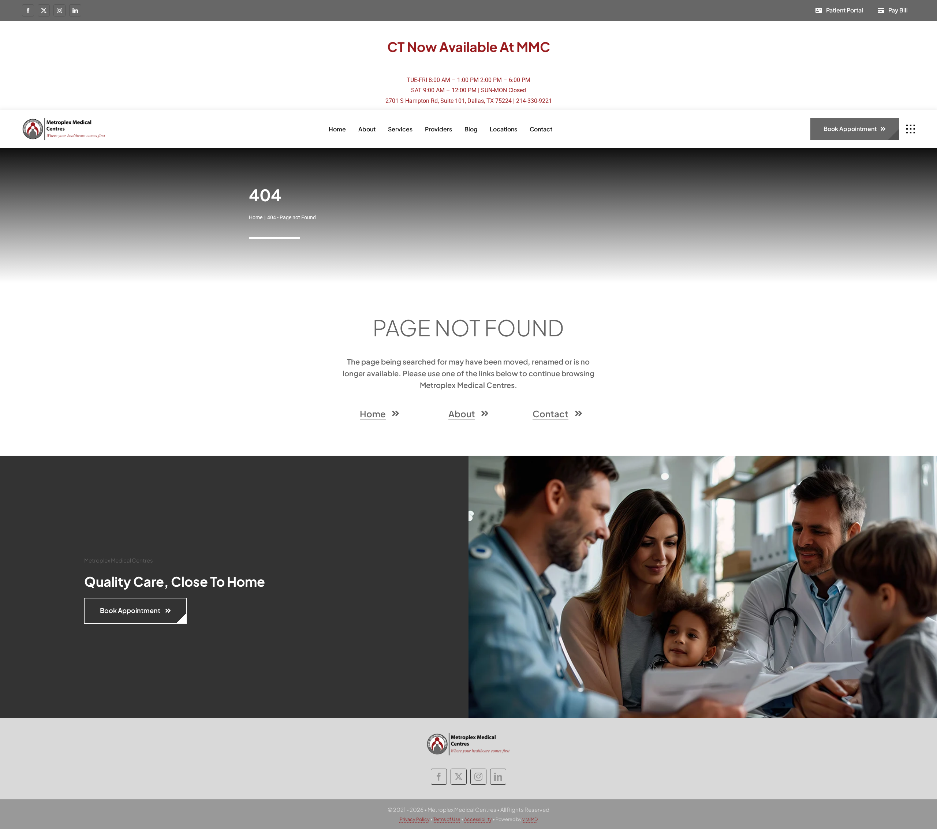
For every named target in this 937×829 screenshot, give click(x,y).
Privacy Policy (415, 819)
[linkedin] (75, 10)
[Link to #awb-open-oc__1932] (910, 129)
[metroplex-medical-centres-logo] (64, 120)
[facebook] (28, 10)
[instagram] (59, 10)
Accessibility (478, 819)
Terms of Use (446, 819)
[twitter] (44, 10)
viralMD (530, 819)
